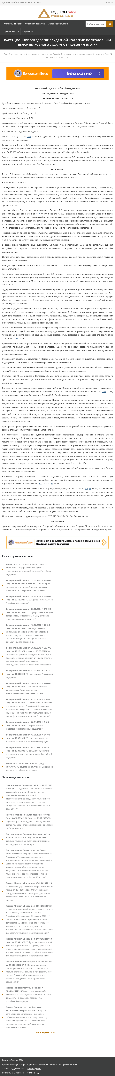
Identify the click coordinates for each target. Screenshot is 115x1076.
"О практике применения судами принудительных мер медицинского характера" (28, 839)
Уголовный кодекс (13, 23)
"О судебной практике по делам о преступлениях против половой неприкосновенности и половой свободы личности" (29, 821)
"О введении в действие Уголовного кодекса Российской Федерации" (28, 738)
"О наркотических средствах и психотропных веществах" (27, 725)
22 (52, 483)
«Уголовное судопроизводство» (61, 1064)
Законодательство (58, 23)
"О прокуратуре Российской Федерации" (29, 674)
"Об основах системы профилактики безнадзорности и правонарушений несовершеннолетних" (28, 688)
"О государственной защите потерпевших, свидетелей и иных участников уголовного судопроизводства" (29, 614)
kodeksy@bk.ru (34, 1068)
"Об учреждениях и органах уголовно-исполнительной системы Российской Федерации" (28, 569)
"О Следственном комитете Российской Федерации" (29, 599)
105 (29, 136)
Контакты (108, 2)
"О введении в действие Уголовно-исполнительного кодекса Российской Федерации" (29, 752)
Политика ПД (32, 1072)
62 (40, 483)
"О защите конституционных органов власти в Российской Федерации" (29, 766)
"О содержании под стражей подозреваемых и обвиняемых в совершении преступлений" (28, 585)
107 (38, 213)
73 (90, 488)
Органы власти (11, 31)
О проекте (27, 31)
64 (86, 488)
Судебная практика (35, 23)
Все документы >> (45, 1032)
